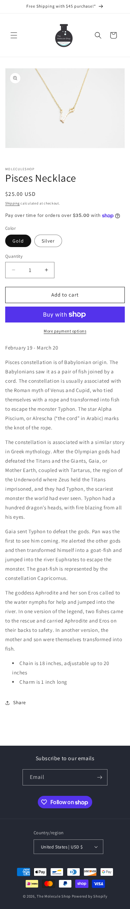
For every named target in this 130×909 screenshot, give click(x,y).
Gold (18, 241)
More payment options (65, 331)
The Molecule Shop (54, 896)
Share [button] (19, 702)
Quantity (14, 256)
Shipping (12, 203)
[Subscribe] (99, 777)
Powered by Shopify (89, 896)
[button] (13, 35)
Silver (48, 241)
